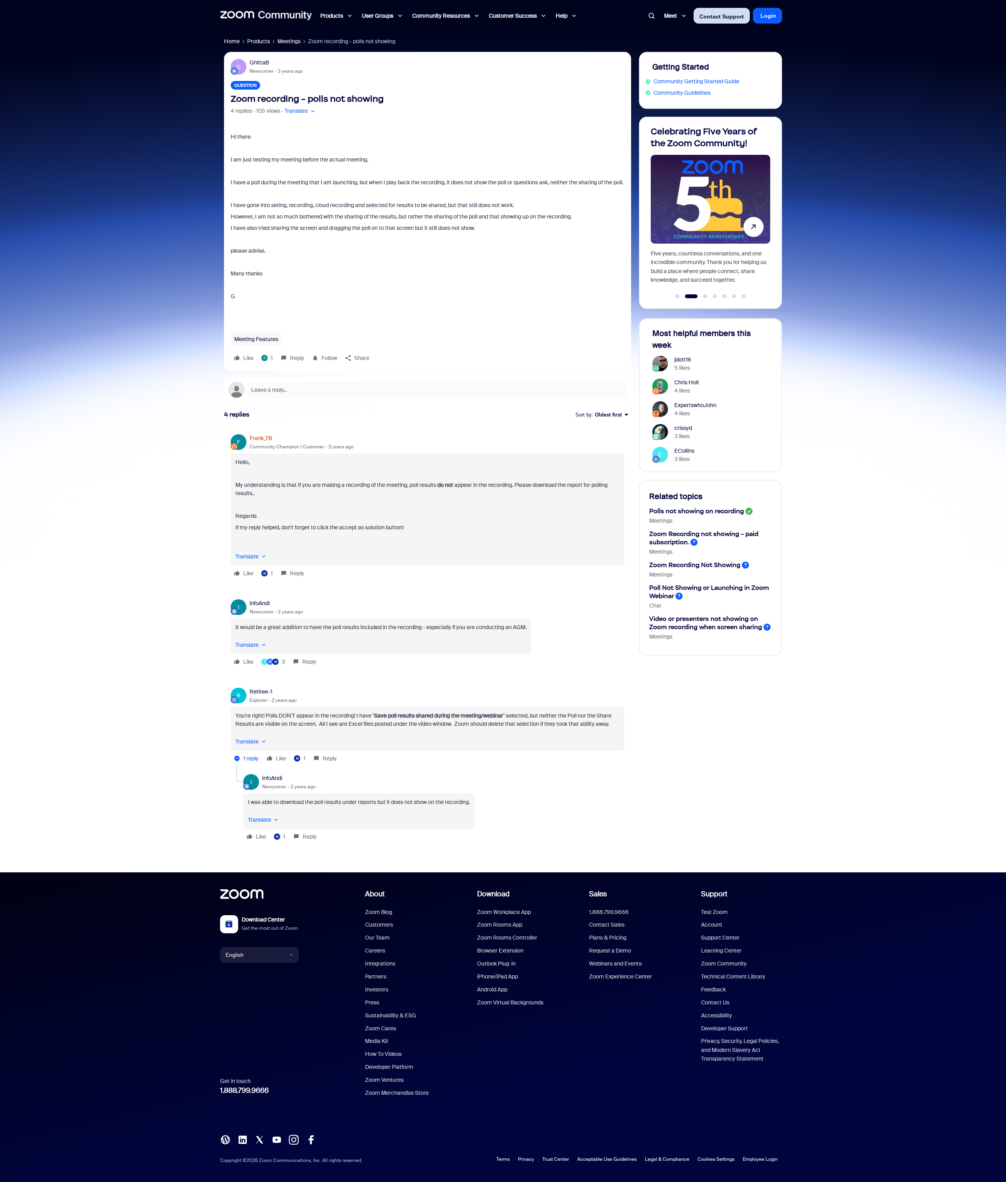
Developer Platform (389, 1066)
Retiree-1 (261, 691)
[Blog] (225, 1139)
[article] (427, 507)
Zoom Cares (380, 1028)
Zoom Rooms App (499, 924)
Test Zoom (714, 912)
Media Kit (376, 1040)
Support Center (720, 937)
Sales (598, 894)
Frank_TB (261, 438)
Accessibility (716, 1015)
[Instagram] (293, 1139)
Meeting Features (256, 339)
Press (372, 1002)
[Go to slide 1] (677, 296)
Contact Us (715, 1002)
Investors (376, 989)
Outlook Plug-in (496, 963)
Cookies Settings (716, 1159)
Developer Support (724, 1028)
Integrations (380, 963)
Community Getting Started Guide (696, 81)
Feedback (713, 989)
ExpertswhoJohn (695, 405)
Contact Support (721, 16)
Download (493, 894)
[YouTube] (277, 1139)
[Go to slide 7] (743, 296)
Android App (492, 989)
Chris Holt (686, 382)
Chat (655, 605)
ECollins (684, 450)
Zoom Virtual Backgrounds (510, 1002)
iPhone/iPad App (497, 976)
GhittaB (259, 62)
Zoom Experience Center (620, 976)
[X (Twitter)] (259, 1139)
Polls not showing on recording (696, 511)
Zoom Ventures (384, 1079)
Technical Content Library (733, 976)
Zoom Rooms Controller (507, 937)
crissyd (683, 427)
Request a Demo (610, 950)
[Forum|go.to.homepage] (266, 15)
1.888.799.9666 (244, 1090)
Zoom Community (724, 963)
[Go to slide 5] (724, 296)
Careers (375, 950)
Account (711, 924)
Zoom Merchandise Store (397, 1092)
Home (232, 41)
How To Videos (383, 1053)
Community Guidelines (682, 92)
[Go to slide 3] (701, 296)
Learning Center (721, 950)
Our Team (377, 937)
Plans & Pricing (607, 937)
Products (258, 41)
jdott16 (682, 359)
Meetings (289, 41)
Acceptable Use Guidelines (607, 1159)
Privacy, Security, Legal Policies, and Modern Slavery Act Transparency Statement (740, 1049)
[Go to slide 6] (734, 296)
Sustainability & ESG (390, 1015)
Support (714, 894)
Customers (379, 924)
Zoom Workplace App (504, 912)
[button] (300, 111)
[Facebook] (311, 1139)
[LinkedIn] (242, 1139)
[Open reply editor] (427, 389)
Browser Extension (500, 950)
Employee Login (760, 1159)
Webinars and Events (615, 963)
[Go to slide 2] (686, 296)
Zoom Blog (378, 912)
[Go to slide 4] (714, 296)
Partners (375, 976)
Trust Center (555, 1159)
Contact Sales (606, 924)
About (375, 894)
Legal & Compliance (667, 1159)
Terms (503, 1159)
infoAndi (260, 603)
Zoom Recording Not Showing (694, 565)
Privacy (526, 1159)
